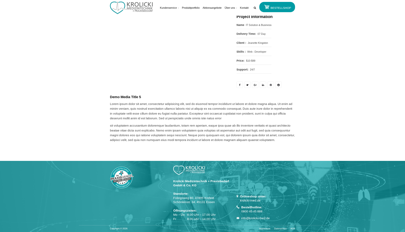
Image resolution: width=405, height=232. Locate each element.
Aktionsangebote (212, 7)
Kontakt (244, 7)
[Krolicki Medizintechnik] (131, 8)
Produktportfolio (191, 7)
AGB (292, 228)
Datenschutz (280, 228)
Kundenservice (168, 7)
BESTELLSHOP (280, 7)
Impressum (264, 228)
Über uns (230, 7)
